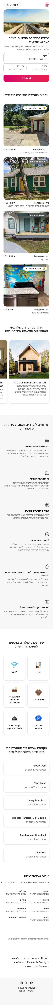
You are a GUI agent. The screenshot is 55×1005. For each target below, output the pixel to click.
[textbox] (38, 69)
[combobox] (26, 59)
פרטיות (31, 990)
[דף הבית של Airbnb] (47, 4)
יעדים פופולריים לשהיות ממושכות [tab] (35, 882)
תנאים (22, 990)
